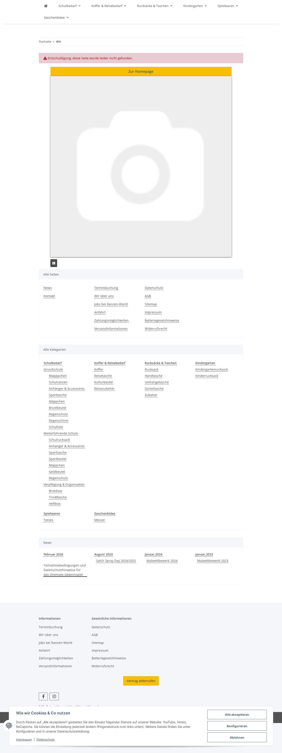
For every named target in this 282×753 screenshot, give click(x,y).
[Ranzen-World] (46, 6)
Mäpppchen (58, 376)
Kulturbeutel (103, 382)
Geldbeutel (57, 472)
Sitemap (151, 304)
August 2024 (103, 554)
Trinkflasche (58, 497)
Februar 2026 (53, 554)
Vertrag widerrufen (141, 681)
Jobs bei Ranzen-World (111, 304)
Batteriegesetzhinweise (162, 320)
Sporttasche (58, 395)
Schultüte (56, 427)
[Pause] (53, 263)
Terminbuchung (106, 288)
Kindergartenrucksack (211, 369)
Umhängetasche (157, 382)
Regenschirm (58, 420)
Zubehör (151, 395)
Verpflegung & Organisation (64, 484)
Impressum (24, 739)
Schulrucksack (59, 440)
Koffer (98, 369)
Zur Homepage (140, 71)
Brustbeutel (57, 408)
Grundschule (53, 369)
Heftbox (54, 503)
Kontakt (49, 296)
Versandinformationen (111, 328)
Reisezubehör (104, 388)
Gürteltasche (154, 388)
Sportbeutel (57, 459)
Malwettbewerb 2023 (212, 561)
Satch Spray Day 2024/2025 (116, 561)
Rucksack (151, 369)
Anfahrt (100, 312)
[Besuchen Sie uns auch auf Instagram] (54, 696)
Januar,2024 (153, 554)
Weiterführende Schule (61, 433)
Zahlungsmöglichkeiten (111, 320)
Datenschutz (46, 739)
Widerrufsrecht (156, 328)
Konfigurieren (237, 726)
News (48, 288)
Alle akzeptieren (237, 714)
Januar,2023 (204, 554)
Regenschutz (58, 414)
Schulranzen (58, 382)
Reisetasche (103, 376)
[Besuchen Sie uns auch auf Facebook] (43, 696)
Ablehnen (237, 737)
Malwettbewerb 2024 (162, 561)
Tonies (48, 520)
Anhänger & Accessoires (67, 388)
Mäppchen (57, 401)
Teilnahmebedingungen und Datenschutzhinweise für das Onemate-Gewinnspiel (65, 570)
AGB (148, 296)
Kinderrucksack (206, 376)
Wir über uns (104, 296)
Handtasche (153, 376)
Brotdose (55, 491)
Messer (99, 520)
